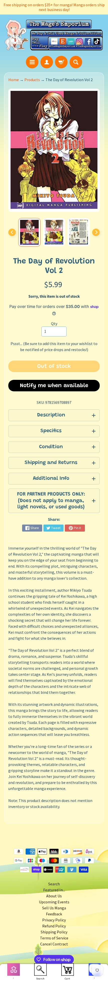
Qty (54, 323)
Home (13, 79)
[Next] (96, 232)
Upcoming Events (54, 901)
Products (32, 79)
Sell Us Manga (54, 907)
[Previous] (12, 232)
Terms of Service (54, 937)
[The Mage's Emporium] (54, 35)
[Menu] (32, 62)
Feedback (54, 913)
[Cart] (61, 62)
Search (54, 883)
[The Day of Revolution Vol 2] (29, 232)
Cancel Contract (54, 943)
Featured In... (54, 889)
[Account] (46, 62)
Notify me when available (54, 386)
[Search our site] (76, 62)
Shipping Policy (54, 931)
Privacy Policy (54, 919)
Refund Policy (54, 925)
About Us (54, 895)
